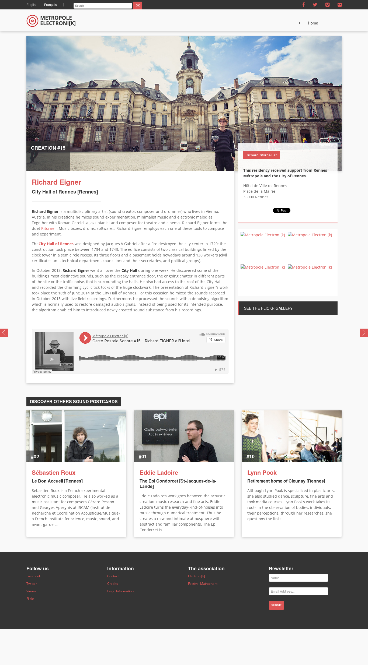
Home (313, 23)
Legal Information (120, 591)
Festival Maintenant (202, 583)
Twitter (31, 583)
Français (50, 4)
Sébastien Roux (53, 472)
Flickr (30, 598)
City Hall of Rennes (56, 243)
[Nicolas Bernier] (364, 332)
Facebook (33, 576)
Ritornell (49, 228)
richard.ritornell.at (262, 155)
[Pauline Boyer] (4, 332)
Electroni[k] (196, 576)
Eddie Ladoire (159, 472)
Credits (112, 583)
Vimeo (31, 591)
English (31, 4)
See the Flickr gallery (268, 308)
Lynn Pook (262, 472)
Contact (113, 576)
